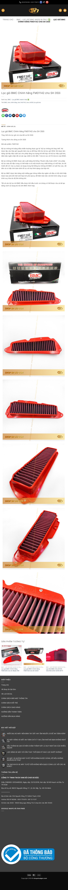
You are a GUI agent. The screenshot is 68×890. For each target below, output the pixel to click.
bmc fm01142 (22, 102)
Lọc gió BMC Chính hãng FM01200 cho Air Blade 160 (10, 670)
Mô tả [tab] (3, 126)
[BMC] (5, 110)
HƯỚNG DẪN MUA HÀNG (10, 716)
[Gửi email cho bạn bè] (13, 115)
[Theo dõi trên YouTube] (47, 2)
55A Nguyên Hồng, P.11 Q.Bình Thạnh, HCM (26, 796)
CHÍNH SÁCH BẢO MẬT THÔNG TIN (14, 698)
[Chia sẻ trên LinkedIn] (20, 115)
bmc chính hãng (12, 102)
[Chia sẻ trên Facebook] (6, 115)
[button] (3, 10)
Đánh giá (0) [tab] (11, 126)
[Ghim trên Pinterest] (17, 115)
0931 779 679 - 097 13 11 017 (27, 799)
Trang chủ (8, 19)
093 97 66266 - (12, 799)
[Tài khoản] (60, 10)
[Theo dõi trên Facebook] (40, 2)
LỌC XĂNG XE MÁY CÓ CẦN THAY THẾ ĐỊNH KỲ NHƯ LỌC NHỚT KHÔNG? (34, 752)
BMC (5, 102)
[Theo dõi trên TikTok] (44, 2)
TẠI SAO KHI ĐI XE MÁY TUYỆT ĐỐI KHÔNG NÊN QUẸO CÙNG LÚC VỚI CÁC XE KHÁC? (36, 765)
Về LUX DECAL (6, 694)
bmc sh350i (30, 102)
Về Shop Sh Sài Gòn (8, 689)
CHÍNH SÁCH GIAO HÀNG (10, 707)
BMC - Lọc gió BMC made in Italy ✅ (33, 19)
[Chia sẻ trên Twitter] (10, 115)
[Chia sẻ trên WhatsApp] (3, 115)
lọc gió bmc (37, 102)
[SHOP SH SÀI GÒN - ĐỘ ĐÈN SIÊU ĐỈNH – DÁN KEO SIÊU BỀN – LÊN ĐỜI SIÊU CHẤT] (34, 10)
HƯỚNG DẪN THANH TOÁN (11, 712)
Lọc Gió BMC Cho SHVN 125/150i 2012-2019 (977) (54, 670)
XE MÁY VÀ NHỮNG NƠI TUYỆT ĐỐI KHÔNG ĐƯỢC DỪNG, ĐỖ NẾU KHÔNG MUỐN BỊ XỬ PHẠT (35, 759)
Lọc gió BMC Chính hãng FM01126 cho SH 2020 (32, 670)
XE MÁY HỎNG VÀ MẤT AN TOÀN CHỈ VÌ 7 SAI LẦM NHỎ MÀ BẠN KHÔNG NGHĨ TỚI (36, 740)
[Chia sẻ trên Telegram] (24, 115)
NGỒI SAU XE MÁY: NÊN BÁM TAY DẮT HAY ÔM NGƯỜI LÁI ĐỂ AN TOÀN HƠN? (36, 733)
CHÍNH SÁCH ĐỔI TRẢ (9, 703)
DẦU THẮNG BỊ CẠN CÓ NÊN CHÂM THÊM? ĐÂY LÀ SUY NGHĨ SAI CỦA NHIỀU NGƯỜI (36, 747)
